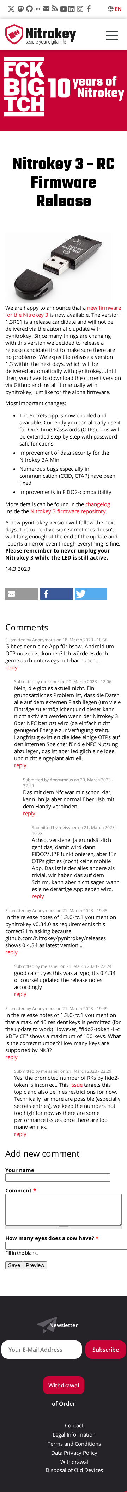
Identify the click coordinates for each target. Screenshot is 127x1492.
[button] (21, 594)
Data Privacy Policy (74, 1453)
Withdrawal (74, 1462)
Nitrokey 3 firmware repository (68, 511)
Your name (19, 1169)
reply (11, 667)
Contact (74, 1425)
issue (76, 1084)
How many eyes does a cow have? (51, 1238)
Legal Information (74, 1434)
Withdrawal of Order (63, 1387)
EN (118, 8)
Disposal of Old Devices (74, 1470)
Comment (20, 1190)
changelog (97, 504)
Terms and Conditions (74, 1443)
